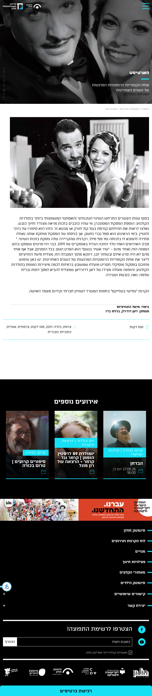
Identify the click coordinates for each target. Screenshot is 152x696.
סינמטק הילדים (133, 583)
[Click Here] (79, 162)
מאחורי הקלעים (132, 572)
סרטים (124, 109)
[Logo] (33, 6)
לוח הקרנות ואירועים (128, 541)
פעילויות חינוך (134, 562)
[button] (6, 587)
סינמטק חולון (134, 530)
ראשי (145, 109)
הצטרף (10, 642)
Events (135, 109)
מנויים (140, 551)
